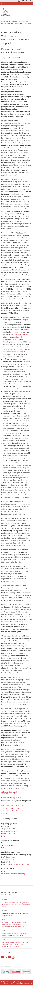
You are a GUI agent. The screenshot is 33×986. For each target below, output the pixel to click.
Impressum (5, 983)
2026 (3, 806)
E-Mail (3, 836)
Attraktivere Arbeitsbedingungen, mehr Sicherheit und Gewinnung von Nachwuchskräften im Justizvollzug (14, 924)
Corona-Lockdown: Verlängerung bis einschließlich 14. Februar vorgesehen (16, 22)
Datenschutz (28, 983)
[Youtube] (13, 957)
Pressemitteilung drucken (12, 797)
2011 (3, 813)
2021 (3, 808)
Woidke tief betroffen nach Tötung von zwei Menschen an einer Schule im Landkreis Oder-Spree (16, 905)
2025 (7, 806)
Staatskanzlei (12, 21)
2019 (12, 808)
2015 (7, 811)
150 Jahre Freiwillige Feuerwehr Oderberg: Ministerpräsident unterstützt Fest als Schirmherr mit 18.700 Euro (15, 944)
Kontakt (12, 983)
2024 (12, 806)
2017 (22, 808)
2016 (3, 811)
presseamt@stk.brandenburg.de (17, 864)
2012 (22, 811)
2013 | (18, 811)
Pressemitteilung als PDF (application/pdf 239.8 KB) (10, 792)
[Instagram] (6, 957)
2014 (12, 811)
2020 (7, 808)
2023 (17, 806)
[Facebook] (2, 957)
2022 (22, 806)
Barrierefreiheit (20, 983)
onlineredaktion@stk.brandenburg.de (14, 874)
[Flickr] (9, 957)
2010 (7, 813)
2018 (17, 808)
